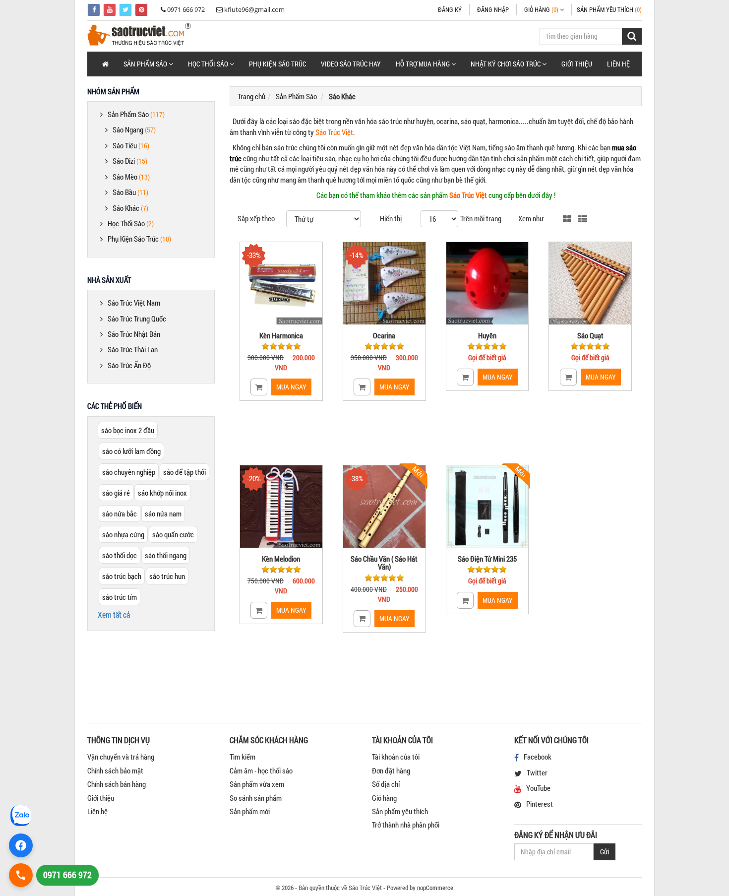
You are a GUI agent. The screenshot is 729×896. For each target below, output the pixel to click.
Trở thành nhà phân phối (405, 825)
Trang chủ (251, 96)
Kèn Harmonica (281, 335)
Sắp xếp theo (256, 218)
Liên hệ (618, 63)
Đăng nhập (493, 9)
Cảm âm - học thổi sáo (261, 770)
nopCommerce (435, 887)
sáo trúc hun (167, 576)
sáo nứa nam (163, 513)
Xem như (531, 218)
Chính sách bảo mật (115, 770)
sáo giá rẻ (116, 493)
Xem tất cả (114, 614)
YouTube (538, 788)
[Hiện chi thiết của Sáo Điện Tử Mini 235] (487, 506)
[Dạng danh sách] (583, 219)
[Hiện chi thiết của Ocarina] (384, 283)
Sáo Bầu (130, 192)
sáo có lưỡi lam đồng (131, 451)
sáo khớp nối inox (162, 493)
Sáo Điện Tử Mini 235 (487, 559)
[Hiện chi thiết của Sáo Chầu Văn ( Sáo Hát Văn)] (384, 506)
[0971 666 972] (21, 875)
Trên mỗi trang (480, 218)
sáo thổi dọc (119, 555)
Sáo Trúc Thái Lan (133, 349)
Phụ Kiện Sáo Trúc (277, 63)
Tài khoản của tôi (396, 757)
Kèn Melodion (281, 559)
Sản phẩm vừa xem (257, 784)
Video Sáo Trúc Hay (351, 63)
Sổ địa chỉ (386, 784)
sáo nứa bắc (119, 513)
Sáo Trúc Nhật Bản (134, 334)
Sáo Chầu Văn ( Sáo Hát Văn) (384, 563)
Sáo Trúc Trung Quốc (137, 318)
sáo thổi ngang (165, 555)
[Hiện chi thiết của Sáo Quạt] (590, 283)
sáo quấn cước (173, 534)
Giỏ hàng (384, 798)
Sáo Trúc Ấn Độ (129, 365)
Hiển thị (391, 218)
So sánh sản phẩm (256, 798)
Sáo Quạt (590, 335)
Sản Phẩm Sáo (136, 114)
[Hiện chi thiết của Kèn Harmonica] (281, 283)
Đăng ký (450, 9)
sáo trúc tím (119, 597)
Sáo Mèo (131, 177)
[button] (148, 64)
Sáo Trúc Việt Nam (134, 303)
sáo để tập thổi (184, 472)
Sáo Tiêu (131, 145)
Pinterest (539, 804)
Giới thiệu (576, 63)
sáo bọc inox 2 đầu (127, 430)
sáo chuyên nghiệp (128, 472)
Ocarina (384, 335)
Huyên (487, 335)
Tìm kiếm (242, 757)
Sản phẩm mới (250, 811)
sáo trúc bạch (121, 576)
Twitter (537, 772)
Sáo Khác (130, 208)
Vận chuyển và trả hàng (120, 757)
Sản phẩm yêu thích (400, 811)
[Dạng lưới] (567, 219)
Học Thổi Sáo (131, 223)
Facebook (537, 757)
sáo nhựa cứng (123, 534)
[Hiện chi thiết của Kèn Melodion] (281, 506)
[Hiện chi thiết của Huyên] (487, 283)
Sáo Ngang (134, 129)
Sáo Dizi (130, 161)
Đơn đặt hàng (391, 770)
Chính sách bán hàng (116, 784)
